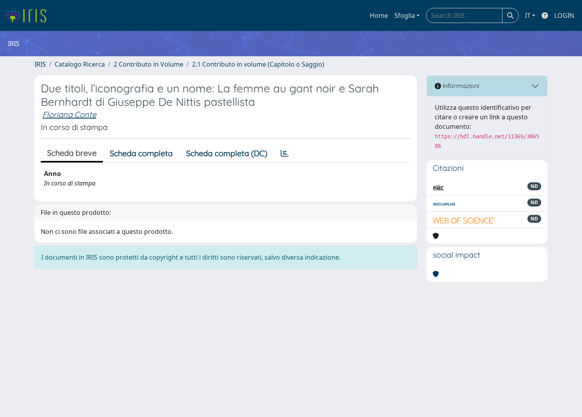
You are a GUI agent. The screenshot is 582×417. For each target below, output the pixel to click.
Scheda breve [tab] (72, 153)
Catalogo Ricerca (80, 64)
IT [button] (528, 15)
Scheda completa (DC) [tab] (226, 153)
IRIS (40, 64)
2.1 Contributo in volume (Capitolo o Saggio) (258, 64)
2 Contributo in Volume (148, 64)
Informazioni (460, 86)
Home (379, 15)
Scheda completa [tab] (141, 153)
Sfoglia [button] (404, 15)
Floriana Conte (69, 114)
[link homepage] (29, 15)
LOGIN (564, 15)
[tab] (284, 153)
